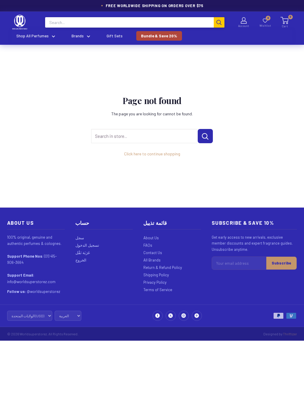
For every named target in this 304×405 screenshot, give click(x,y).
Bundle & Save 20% (159, 35)
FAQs (147, 245)
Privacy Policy (155, 282)
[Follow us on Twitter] (171, 316)
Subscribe (281, 263)
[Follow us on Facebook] (158, 316)
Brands (78, 35)
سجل (79, 237)
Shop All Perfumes (32, 35)
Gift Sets (115, 35)
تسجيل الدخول (87, 245)
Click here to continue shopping (152, 153)
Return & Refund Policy (162, 267)
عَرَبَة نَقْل (82, 252)
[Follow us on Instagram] (184, 316)
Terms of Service (157, 289)
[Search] (219, 22)
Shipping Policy (156, 274)
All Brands (152, 260)
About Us (151, 237)
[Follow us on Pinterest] (197, 316)
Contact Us (152, 252)
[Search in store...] (205, 136)
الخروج (80, 260)
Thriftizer (290, 334)
